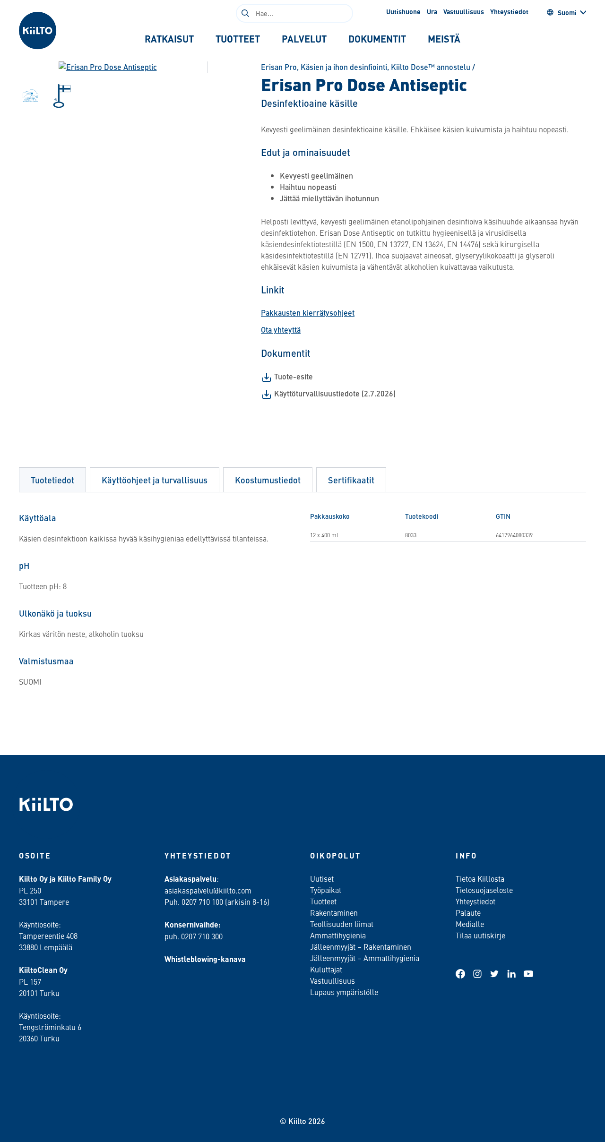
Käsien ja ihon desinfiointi (344, 66)
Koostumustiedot (268, 480)
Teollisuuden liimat (341, 924)
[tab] (169, 38)
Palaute (468, 912)
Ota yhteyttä (281, 329)
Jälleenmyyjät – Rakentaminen (360, 946)
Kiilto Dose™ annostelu (430, 66)
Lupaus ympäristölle (344, 992)
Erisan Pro (279, 66)
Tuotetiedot (52, 480)
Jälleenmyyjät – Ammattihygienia (364, 958)
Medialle (471, 924)
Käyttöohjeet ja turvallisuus (154, 480)
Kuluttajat (326, 969)
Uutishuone (403, 11)
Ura (432, 11)
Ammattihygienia (338, 935)
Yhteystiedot (509, 11)
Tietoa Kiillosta (480, 878)
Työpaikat (325, 889)
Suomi (567, 12)
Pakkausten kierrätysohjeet (307, 312)
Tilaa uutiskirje (480, 935)
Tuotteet (323, 901)
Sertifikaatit (351, 480)
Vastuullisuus (463, 11)
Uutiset (322, 878)
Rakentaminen (334, 912)
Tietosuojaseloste (484, 889)
